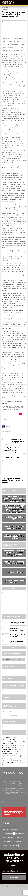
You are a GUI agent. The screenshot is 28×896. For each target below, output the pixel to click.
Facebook (15, 745)
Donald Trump (7, 743)
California (4, 741)
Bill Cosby (13, 739)
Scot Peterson (5, 419)
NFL (20, 757)
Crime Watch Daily (21, 741)
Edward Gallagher (20, 743)
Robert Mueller (9, 760)
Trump (3, 764)
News (24, 417)
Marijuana (11, 755)
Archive (4, 739)
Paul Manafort (19, 759)
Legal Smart (5, 755)
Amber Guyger (22, 737)
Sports (8, 762)
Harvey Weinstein (8, 747)
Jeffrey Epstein (6, 751)
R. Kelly (4, 760)
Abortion (5, 738)
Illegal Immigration (19, 747)
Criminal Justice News (6, 417)
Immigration (6, 749)
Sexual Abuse (18, 760)
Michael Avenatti (17, 755)
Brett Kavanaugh (21, 739)
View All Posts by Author (7, 431)
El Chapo (4, 745)
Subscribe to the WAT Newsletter (14, 858)
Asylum (7, 739)
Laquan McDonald (7, 753)
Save (21, 414)
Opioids (12, 759)
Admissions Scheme (13, 737)
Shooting (4, 762)
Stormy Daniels (13, 762)
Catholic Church (11, 741)
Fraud (19, 745)
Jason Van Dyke (16, 749)
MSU (18, 757)
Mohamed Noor (12, 757)
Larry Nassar (16, 753)
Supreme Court (22, 762)
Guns (13, 417)
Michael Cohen (5, 757)
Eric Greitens (9, 745)
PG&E (24, 759)
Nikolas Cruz (6, 759)
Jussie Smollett (14, 751)
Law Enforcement (19, 417)
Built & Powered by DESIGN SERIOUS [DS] (12, 893)
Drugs (14, 743)
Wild (7, 427)
